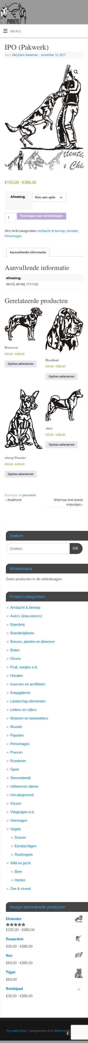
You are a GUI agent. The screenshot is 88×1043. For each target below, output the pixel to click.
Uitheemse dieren (24, 786)
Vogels (15, 829)
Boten (15, 650)
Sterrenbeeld (20, 778)
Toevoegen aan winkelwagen (41, 216)
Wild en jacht (20, 863)
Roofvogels (24, 854)
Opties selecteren (20, 364)
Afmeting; (18, 197)
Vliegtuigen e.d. (22, 812)
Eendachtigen (25, 846)
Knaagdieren (20, 693)
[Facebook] (67, 1034)
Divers (15, 658)
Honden (72, 231)
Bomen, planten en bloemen (32, 641)
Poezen (16, 752)
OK (74, 548)
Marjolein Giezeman (25, 55)
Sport (14, 769)
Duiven (20, 837)
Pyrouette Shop (16, 1031)
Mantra (59, 1031)
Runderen (18, 761)
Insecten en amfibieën (27, 684)
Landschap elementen (27, 701)
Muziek (16, 727)
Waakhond (13, 500)
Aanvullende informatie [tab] (28, 252)
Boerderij (17, 624)
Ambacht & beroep (51, 231)
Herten (20, 880)
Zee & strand (20, 888)
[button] (76, 72)
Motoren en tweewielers (29, 718)
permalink (29, 495)
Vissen (15, 803)
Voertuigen (18, 820)
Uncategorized (21, 795)
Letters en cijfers (23, 710)
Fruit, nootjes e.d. (24, 667)
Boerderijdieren (22, 633)
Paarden (17, 735)
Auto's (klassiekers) (26, 616)
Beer (18, 871)
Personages (13, 236)
